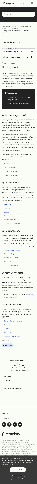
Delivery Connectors (11, 175)
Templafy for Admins (25, 26)
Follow (14, 67)
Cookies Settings (17, 478)
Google (6, 212)
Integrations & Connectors (12, 28)
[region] (18, 469)
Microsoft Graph (9, 254)
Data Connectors (10, 168)
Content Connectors (11, 171)
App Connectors (9, 164)
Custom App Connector (12, 224)
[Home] (8, 3)
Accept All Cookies (18, 470)
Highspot (7, 329)
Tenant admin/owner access (16, 97)
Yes (14, 365)
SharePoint (7, 208)
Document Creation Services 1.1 (14, 216)
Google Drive (8, 325)
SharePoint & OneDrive (12, 336)
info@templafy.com (8, 418)
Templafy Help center (9, 26)
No (23, 365)
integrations (7, 345)
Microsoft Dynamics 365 (12, 250)
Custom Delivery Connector (13, 321)
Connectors (18, 76)
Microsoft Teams (10, 220)
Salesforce (7, 204)
